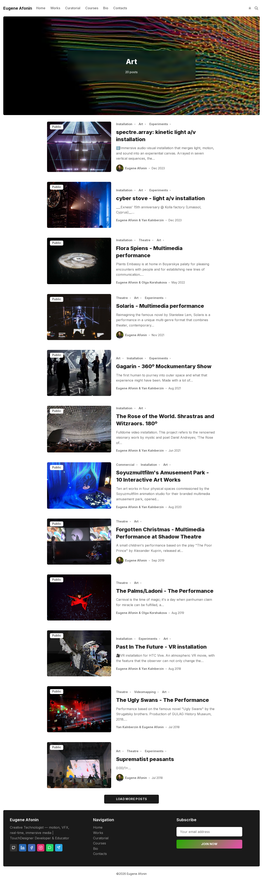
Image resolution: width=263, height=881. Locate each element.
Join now (209, 844)
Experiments (158, 124)
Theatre (144, 240)
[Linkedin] (22, 847)
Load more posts (131, 799)
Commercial (125, 464)
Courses (91, 8)
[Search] (256, 8)
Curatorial (72, 8)
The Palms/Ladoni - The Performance (164, 591)
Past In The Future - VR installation (161, 646)
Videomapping (145, 692)
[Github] (13, 847)
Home (40, 8)
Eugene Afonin (136, 168)
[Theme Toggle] (250, 8)
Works (55, 8)
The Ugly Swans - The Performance (162, 700)
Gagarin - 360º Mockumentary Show (163, 366)
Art (141, 124)
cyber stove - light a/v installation (160, 198)
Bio (105, 8)
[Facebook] (31, 847)
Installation (124, 124)
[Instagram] (40, 847)
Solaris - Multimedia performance (160, 306)
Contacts (120, 8)
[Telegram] (58, 847)
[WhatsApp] (49, 847)
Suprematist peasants (145, 759)
